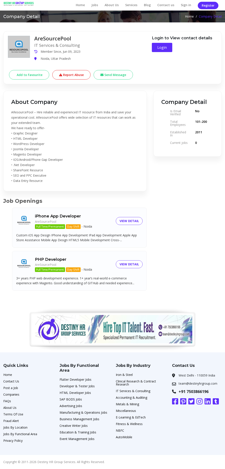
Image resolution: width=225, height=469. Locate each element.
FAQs (7, 401)
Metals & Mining (127, 404)
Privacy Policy (13, 440)
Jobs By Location (15, 427)
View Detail (129, 221)
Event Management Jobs (77, 439)
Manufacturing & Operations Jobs (83, 412)
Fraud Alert (11, 421)
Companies (11, 394)
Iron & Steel (124, 375)
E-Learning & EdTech (131, 417)
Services (131, 5)
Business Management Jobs (79, 419)
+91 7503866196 (194, 391)
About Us (112, 5)
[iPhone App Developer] (24, 220)
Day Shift (73, 226)
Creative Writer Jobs (74, 426)
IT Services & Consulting (133, 391)
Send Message (114, 75)
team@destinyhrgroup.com (198, 383)
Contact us (165, 5)
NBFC (120, 430)
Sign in (186, 5)
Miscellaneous (126, 411)
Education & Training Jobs (78, 432)
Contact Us (11, 381)
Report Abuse (73, 75)
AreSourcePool (45, 221)
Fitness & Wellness (129, 424)
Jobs (94, 5)
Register (208, 5)
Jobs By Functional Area (20, 434)
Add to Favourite (29, 75)
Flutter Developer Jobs (75, 379)
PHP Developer (50, 259)
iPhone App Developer (58, 216)
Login (162, 47)
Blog (147, 5)
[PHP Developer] (24, 263)
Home (80, 5)
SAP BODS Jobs (71, 399)
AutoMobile (124, 437)
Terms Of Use (13, 414)
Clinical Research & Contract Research (136, 382)
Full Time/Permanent (50, 226)
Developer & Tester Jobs (77, 386)
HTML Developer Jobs (75, 393)
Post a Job (10, 388)
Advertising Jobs (71, 406)
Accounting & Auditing (131, 397)
